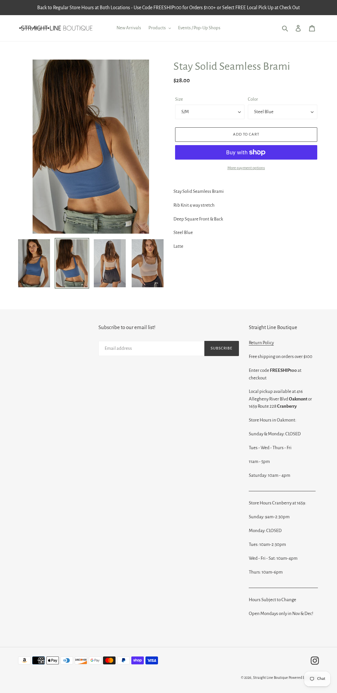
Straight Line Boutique (270, 678)
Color (253, 99)
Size (179, 99)
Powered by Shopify (304, 678)
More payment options (246, 168)
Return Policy (261, 342)
